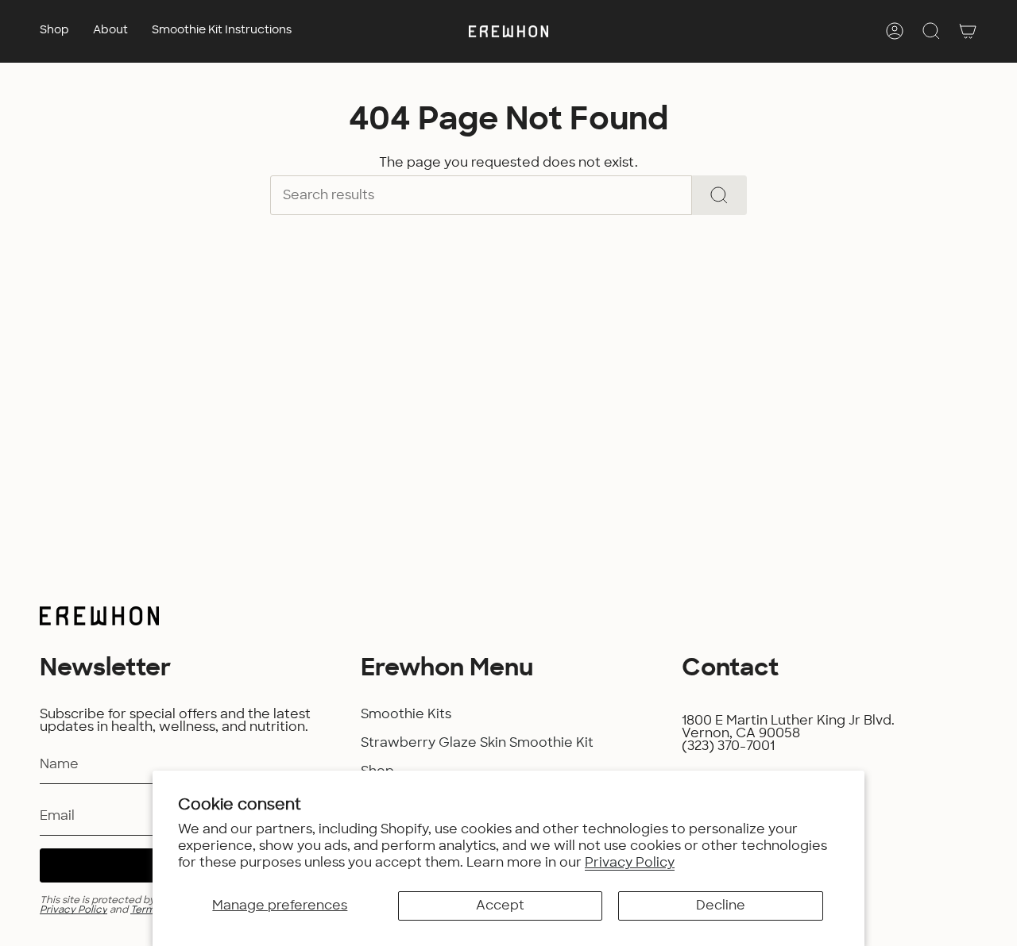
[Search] (719, 195)
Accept (500, 905)
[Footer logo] (99, 615)
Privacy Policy (630, 862)
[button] (54, 31)
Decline (720, 905)
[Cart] (967, 30)
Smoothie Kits (406, 714)
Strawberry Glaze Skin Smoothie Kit (477, 742)
